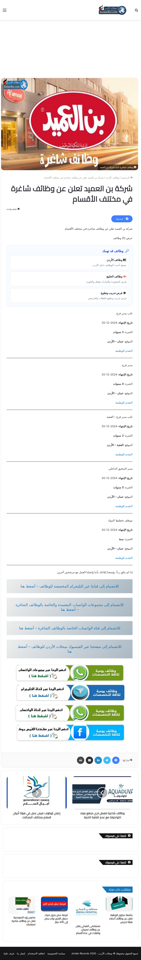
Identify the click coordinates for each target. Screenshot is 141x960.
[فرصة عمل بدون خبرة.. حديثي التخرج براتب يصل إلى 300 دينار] (54, 904)
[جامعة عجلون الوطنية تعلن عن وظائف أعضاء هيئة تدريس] (119, 904)
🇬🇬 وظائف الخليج (106, 279)
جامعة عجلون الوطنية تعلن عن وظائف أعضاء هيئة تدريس (121, 918)
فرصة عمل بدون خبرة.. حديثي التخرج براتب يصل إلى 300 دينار (56, 918)
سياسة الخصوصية (56, 953)
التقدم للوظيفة (124, 350)
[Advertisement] (70, 47)
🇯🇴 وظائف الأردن (109, 262)
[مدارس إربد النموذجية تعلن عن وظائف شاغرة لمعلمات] (21, 905)
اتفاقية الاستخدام (36, 953)
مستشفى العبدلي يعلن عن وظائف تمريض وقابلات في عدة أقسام (88, 929)
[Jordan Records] (112, 10)
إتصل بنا (21, 953)
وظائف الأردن (112, 177)
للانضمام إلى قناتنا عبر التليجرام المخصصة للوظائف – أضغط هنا (70, 586)
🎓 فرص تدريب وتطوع (107, 295)
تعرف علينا (9, 953)
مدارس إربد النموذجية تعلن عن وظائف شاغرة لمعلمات (23, 921)
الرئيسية (125, 177)
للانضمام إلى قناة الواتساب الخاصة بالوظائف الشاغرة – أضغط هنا (69, 628)
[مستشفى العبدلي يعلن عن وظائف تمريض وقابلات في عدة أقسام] (86, 909)
